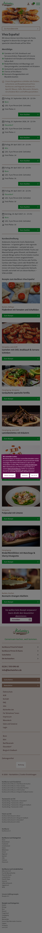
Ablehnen (25, 475)
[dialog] (21, 466)
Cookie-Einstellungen (30, 464)
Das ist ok (34, 475)
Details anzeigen (9, 475)
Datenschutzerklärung (14, 468)
